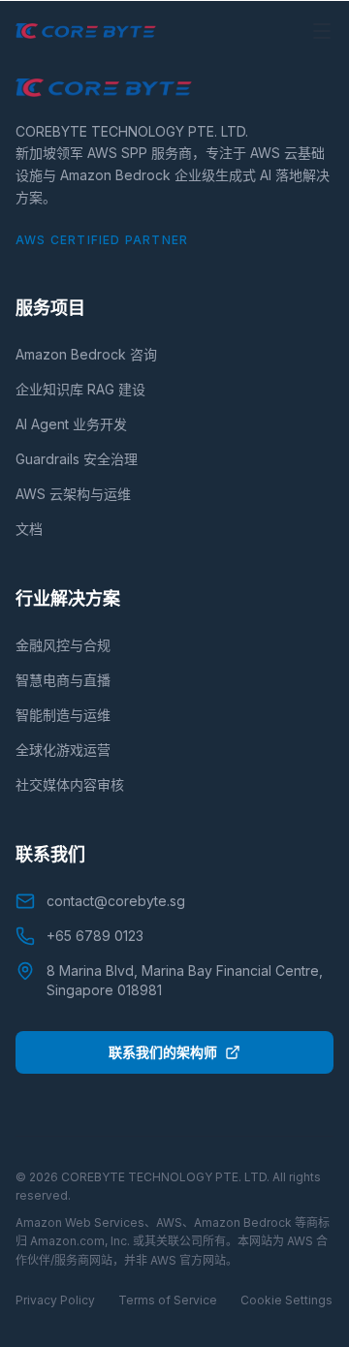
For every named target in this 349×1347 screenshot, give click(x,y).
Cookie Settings (286, 1300)
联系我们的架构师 (163, 1052)
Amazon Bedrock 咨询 (86, 354)
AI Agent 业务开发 (71, 424)
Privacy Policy (55, 1300)
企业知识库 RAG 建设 (80, 389)
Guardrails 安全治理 (77, 459)
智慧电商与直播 (63, 680)
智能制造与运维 (63, 714)
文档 (29, 528)
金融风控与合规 (63, 645)
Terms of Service (167, 1300)
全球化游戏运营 (63, 749)
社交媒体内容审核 (70, 784)
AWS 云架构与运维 (73, 494)
